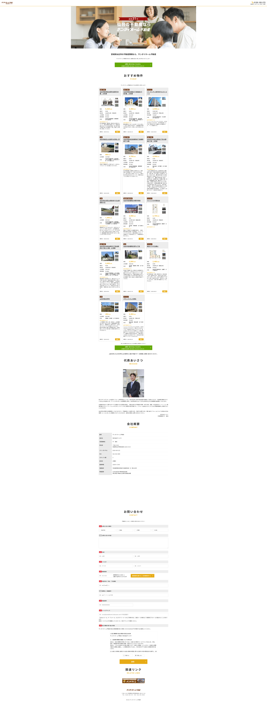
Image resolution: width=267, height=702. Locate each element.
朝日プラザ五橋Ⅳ (152, 246)
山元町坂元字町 (105, 299)
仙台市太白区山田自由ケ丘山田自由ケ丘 (110, 201)
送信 (132, 661)
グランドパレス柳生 (129, 299)
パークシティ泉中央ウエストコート (157, 93)
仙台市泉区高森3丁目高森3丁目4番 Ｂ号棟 (132, 93)
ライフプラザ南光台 (153, 200)
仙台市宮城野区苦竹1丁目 (131, 246)
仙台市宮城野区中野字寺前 (132, 200)
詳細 (117, 132)
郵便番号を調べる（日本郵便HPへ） (141, 576)
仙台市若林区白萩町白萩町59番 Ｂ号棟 (109, 93)
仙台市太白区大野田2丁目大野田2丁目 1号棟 (156, 140)
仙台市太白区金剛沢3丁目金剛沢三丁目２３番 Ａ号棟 (109, 247)
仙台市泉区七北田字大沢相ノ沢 (110, 139)
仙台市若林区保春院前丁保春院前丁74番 (133, 140)
